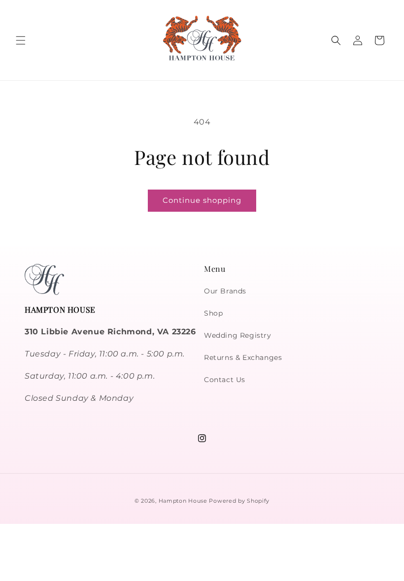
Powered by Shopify (239, 500)
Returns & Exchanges (243, 357)
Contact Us (224, 379)
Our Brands (225, 291)
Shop (213, 313)
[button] (21, 40)
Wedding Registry (237, 335)
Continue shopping (202, 200)
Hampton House (183, 500)
